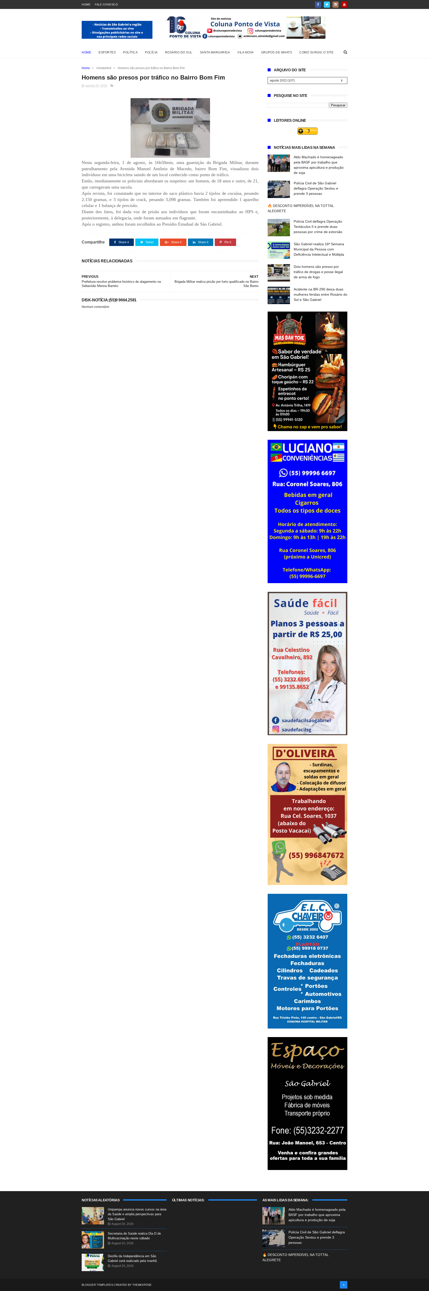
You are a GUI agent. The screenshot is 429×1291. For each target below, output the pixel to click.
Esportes (107, 52)
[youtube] (344, 4)
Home (86, 4)
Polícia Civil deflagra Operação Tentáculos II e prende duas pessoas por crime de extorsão (318, 226)
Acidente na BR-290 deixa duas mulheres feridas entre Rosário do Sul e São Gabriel (320, 294)
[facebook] (318, 4)
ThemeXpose (142, 1284)
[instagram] (335, 4)
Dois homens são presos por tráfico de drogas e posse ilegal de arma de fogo (318, 272)
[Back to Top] (343, 1285)
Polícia (151, 52)
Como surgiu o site (316, 52)
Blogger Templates (97, 1284)
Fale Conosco (106, 4)
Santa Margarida (215, 52)
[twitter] (327, 4)
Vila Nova (245, 52)
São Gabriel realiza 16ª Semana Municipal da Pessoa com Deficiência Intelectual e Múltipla (319, 249)
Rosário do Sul (178, 52)
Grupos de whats (276, 52)
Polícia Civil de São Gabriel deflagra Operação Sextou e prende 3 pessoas (316, 188)
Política (130, 52)
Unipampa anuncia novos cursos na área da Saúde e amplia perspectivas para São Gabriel (137, 1214)
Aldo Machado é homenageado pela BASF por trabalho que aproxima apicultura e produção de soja (317, 1215)
